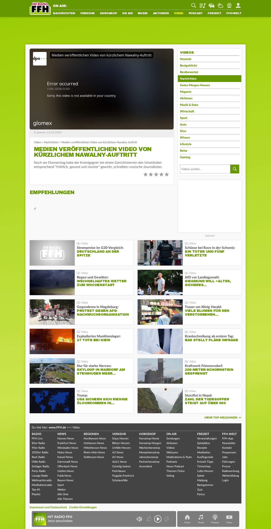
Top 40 (36, 489)
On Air (127, 13)
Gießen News (65, 471)
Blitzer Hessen (121, 443)
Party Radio (39, 471)
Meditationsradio (42, 485)
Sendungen (173, 438)
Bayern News (65, 480)
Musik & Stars (189, 105)
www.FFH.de (57, 427)
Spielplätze (203, 443)
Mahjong (202, 480)
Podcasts (171, 462)
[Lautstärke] (139, 519)
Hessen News (65, 438)
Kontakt (227, 448)
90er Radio (38, 448)
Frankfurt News (66, 443)
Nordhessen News (95, 438)
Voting (170, 475)
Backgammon (205, 485)
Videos (170, 448)
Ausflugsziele (205, 457)
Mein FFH (238, 4)
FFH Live (37, 438)
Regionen (91, 434)
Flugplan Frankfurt (123, 475)
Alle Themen (65, 499)
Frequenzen (229, 452)
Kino (183, 131)
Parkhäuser (119, 471)
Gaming (185, 157)
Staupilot (211, 4)
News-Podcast (175, 466)
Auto (183, 124)
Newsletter (229, 443)
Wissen (185, 137)
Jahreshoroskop (148, 457)
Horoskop (108, 13)
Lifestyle (186, 144)
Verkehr (87, 13)
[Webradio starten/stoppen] (158, 519)
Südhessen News (94, 457)
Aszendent (145, 466)
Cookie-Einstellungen (83, 507)
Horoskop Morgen (150, 443)
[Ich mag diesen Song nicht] (166, 519)
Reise (183, 150)
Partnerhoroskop (149, 462)
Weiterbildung (230, 475)
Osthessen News (94, 443)
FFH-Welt (233, 13)
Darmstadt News (67, 462)
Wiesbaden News (67, 448)
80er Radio (38, 443)
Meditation (203, 452)
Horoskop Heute (149, 438)
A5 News (117, 457)
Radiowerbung (230, 471)
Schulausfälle (120, 480)
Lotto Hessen (205, 471)
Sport (183, 118)
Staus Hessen (120, 438)
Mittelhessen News (95, 448)
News (61, 434)
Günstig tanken (121, 466)
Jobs (225, 457)
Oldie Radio (38, 462)
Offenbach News (67, 466)
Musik (143, 13)
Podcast (196, 13)
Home (187, 522)
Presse (226, 466)
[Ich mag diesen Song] (149, 519)
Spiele (200, 475)
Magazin (185, 91)
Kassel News (65, 457)
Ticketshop (203, 466)
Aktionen (161, 13)
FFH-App (227, 438)
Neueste (185, 59)
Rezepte (202, 448)
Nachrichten (64, 13)
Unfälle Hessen (121, 448)
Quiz (200, 489)
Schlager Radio (40, 466)
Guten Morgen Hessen (195, 85)
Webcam (229, 4)
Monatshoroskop (149, 452)
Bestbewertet (189, 72)
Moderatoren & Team (179, 457)
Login (225, 480)
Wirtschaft (187, 111)
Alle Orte (62, 494)
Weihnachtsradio (42, 480)
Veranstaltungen (207, 438)
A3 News (117, 452)
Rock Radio (38, 457)
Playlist (202, 4)
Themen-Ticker (175, 471)
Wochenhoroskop (149, 448)
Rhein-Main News (94, 452)
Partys (201, 494)
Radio (36, 434)
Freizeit (214, 13)
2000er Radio (40, 452)
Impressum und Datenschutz (48, 507)
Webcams (172, 452)
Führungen (228, 462)
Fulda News (64, 475)
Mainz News (64, 452)
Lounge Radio (40, 475)
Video (178, 13)
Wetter (220, 4)
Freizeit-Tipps (205, 462)
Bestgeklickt (188, 65)
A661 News (119, 462)
